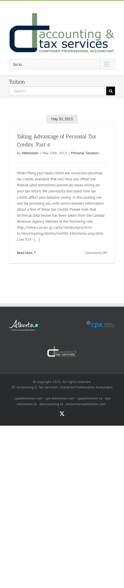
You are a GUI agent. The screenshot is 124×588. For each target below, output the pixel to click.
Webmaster (30, 153)
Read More (25, 252)
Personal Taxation (85, 153)
